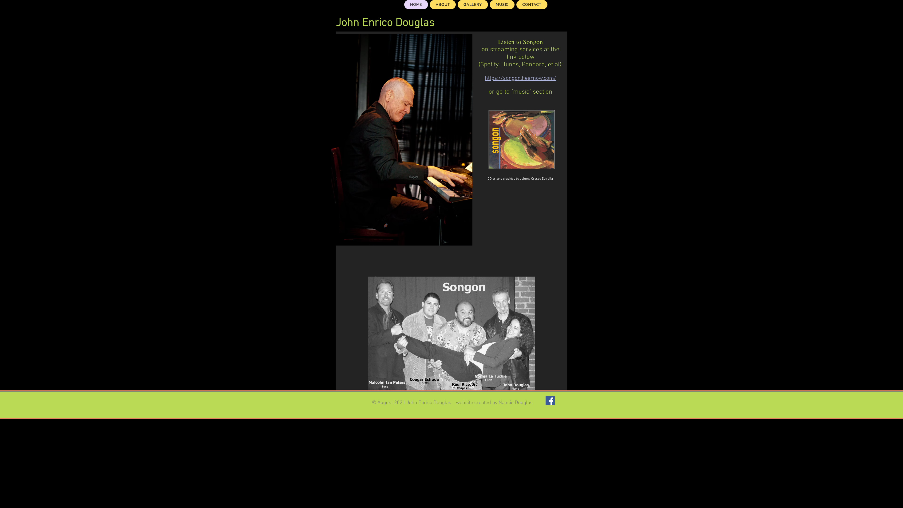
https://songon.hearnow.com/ (520, 78)
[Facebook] (550, 400)
